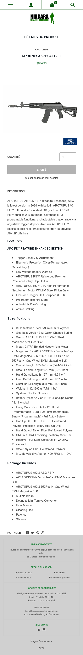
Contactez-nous (23, 577)
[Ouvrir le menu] (10, 5)
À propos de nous (23, 572)
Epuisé (41, 169)
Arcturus (41, 49)
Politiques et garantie (59, 577)
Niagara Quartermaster (41, 641)
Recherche (59, 572)
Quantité (13, 157)
